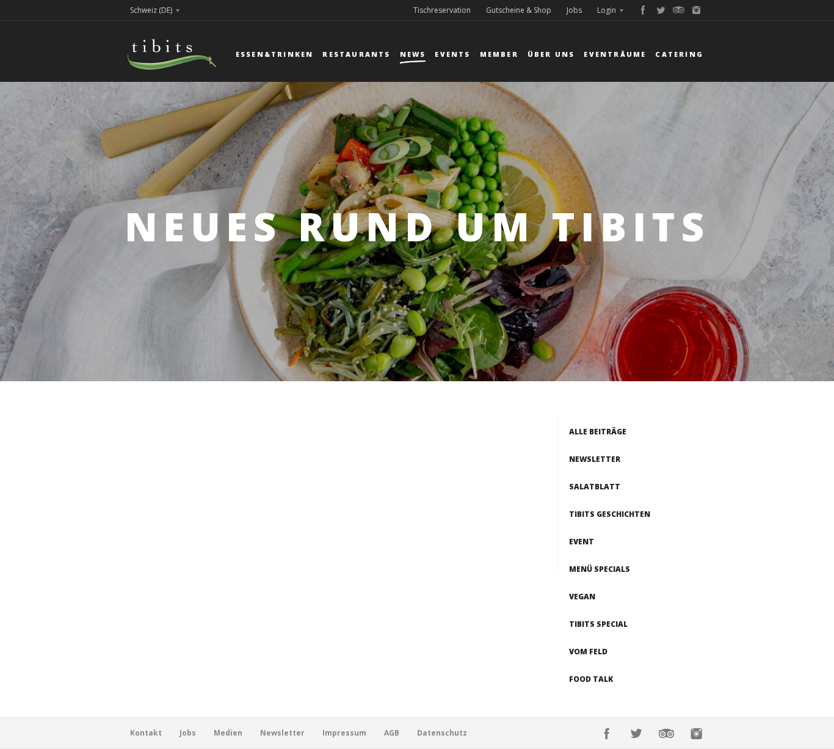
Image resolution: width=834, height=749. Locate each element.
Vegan (582, 596)
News (413, 54)
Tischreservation (442, 10)
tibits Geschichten (609, 514)
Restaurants (356, 54)
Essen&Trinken (275, 54)
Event (581, 541)
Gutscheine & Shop (518, 10)
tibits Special (598, 624)
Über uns (551, 54)
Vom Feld (588, 651)
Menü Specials (599, 569)
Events (452, 54)
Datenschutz (442, 733)
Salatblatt (594, 486)
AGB (391, 733)
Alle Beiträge (597, 431)
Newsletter (594, 459)
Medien (228, 733)
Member (499, 54)
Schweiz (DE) (151, 10)
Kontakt (146, 733)
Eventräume (615, 54)
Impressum (344, 733)
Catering (679, 54)
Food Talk (591, 679)
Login (606, 10)
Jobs (574, 10)
